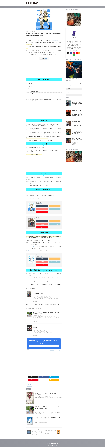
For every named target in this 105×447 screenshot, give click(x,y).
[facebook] (71, 53)
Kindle (42, 205)
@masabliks (55, 40)
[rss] (74, 55)
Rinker (41, 203)
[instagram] (74, 53)
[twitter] (68, 53)
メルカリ (42, 211)
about (63, 6)
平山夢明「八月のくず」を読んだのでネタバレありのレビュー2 (47, 417)
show (45, 58)
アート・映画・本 (29, 384)
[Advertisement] (44, 69)
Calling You (32, 246)
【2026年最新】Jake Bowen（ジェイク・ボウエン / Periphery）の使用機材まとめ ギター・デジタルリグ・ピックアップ (77, 103)
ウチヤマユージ (29, 386)
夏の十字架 (38, 202)
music (52, 6)
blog (41, 6)
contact (74, 6)
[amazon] (79, 53)
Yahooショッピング (54, 208)
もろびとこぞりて (39, 217)
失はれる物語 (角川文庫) (41, 254)
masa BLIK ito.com (52, 443)
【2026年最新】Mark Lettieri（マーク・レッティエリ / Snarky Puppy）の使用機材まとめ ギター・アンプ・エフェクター (77, 141)
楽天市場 (42, 208)
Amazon (54, 205)
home (31, 6)
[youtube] (77, 53)
